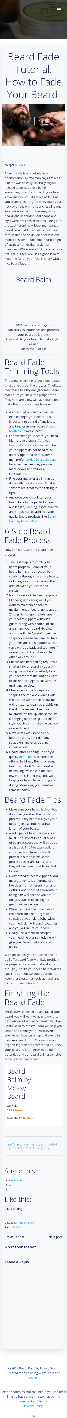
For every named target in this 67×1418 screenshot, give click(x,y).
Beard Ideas (27, 1222)
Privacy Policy (33, 1406)
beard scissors (34, 483)
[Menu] (59, 8)
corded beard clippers (41, 460)
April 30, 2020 (17, 165)
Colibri (33, 1378)
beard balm (27, 757)
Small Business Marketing (25, 1144)
